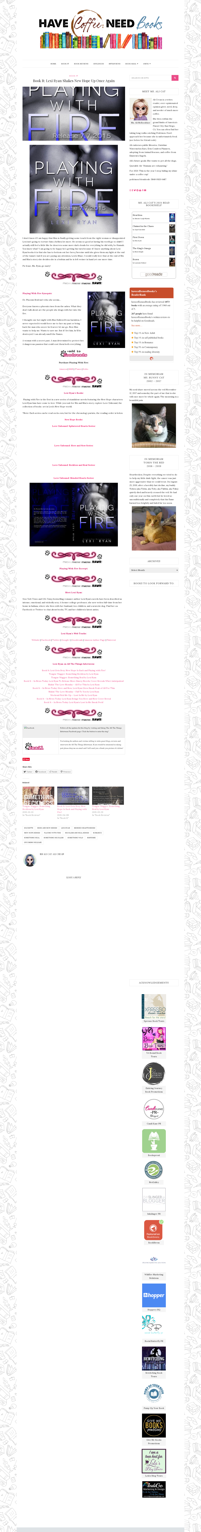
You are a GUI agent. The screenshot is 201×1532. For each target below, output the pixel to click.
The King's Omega (142, 248)
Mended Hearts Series (84, 828)
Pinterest (111, 640)
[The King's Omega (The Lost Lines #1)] (172, 251)
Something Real (32, 838)
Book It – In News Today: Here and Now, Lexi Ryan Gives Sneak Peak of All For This (74, 688)
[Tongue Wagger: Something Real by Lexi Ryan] (108, 796)
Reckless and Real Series (77, 833)
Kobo (85, 369)
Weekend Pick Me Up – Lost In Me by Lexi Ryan (73, 695)
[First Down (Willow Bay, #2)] (172, 239)
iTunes (78, 369)
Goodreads (77, 640)
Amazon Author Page (94, 640)
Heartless (137, 215)
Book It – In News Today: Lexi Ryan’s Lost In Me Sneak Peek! (73, 702)
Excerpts (28, 828)
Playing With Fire (52, 833)
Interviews (114, 64)
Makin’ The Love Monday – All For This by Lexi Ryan (73, 684)
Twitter (56, 640)
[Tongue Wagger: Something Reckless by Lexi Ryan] (38, 796)
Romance (97, 833)
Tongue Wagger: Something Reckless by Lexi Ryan (73, 674)
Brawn (136, 259)
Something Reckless (53, 838)
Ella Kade (138, 241)
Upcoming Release (33, 842)
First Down (138, 237)
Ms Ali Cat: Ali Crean (52, 854)
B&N (71, 369)
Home (53, 64)
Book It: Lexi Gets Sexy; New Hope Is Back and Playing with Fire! (74, 670)
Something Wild (75, 838)
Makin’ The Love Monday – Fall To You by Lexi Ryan (74, 691)
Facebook (46, 640)
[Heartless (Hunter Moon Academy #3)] (172, 217)
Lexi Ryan (65, 828)
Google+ (66, 640)
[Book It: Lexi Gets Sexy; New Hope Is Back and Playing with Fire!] (73, 796)
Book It (65, 64)
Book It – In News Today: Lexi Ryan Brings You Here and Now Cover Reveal (74, 698)
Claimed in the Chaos (143, 226)
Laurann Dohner (140, 263)
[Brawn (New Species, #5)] (172, 262)
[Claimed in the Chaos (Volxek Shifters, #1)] (172, 228)
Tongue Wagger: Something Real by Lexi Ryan (73, 677)
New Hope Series (32, 833)
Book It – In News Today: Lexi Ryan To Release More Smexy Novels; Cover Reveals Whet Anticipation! (74, 681)
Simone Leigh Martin (142, 219)
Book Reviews (81, 64)
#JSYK (146, 64)
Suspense (91, 838)
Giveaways (98, 64)
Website (36, 640)
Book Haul (130, 64)
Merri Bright (139, 252)
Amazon (63, 369)
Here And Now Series (47, 828)
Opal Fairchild (140, 230)
